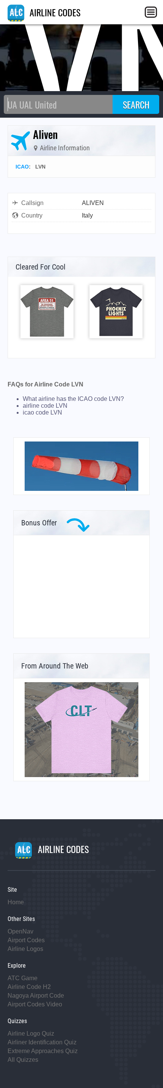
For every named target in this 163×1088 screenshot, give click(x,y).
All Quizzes (23, 1059)
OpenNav (20, 931)
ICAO (22, 167)
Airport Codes (26, 940)
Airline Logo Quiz (31, 1033)
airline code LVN (45, 405)
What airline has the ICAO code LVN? (73, 399)
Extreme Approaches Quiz (43, 1051)
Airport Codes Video (35, 1004)
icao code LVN (42, 412)
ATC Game (23, 978)
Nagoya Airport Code (36, 995)
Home (16, 902)
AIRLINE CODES (53, 12)
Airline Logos (25, 949)
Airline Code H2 (29, 987)
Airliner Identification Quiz (42, 1042)
